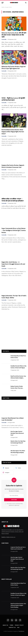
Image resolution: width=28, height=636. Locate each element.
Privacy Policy (20, 503)
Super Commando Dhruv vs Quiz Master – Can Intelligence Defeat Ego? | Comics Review (14, 230)
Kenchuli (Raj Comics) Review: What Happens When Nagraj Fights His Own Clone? (13, 132)
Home (3, 7)
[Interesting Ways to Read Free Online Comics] (5, 359)
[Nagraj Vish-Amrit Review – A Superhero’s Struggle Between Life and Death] (14, 253)
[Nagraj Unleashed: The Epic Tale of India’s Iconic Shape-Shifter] (14, 286)
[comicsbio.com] (14, 2)
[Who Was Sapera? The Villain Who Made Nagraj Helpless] (5, 453)
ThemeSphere (21, 631)
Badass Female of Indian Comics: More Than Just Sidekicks (17, 388)
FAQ (18, 627)
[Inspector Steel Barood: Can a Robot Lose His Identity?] (14, 409)
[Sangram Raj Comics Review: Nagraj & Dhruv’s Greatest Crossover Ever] (14, 156)
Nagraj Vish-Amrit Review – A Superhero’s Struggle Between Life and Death (13, 264)
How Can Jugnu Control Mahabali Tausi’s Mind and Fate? (17, 433)
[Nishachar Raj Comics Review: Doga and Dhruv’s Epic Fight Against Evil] (14, 57)
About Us (5, 625)
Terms (11, 625)
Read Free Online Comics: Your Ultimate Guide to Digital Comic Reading (18, 378)
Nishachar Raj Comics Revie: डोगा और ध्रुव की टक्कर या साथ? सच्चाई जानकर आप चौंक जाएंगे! (14, 35)
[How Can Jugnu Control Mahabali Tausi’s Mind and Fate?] (5, 434)
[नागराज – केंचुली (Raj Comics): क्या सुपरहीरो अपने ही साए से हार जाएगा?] (14, 89)
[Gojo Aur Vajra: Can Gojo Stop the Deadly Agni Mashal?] (5, 444)
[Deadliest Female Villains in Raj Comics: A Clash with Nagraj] (5, 369)
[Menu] (3, 2)
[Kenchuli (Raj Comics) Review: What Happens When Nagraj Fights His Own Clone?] (14, 120)
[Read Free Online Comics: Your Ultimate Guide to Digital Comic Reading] (5, 379)
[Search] (25, 2)
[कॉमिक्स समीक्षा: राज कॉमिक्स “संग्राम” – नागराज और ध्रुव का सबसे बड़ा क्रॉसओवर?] (14, 190)
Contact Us (12, 627)
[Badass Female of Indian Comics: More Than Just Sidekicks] (5, 389)
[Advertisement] (14, 332)
